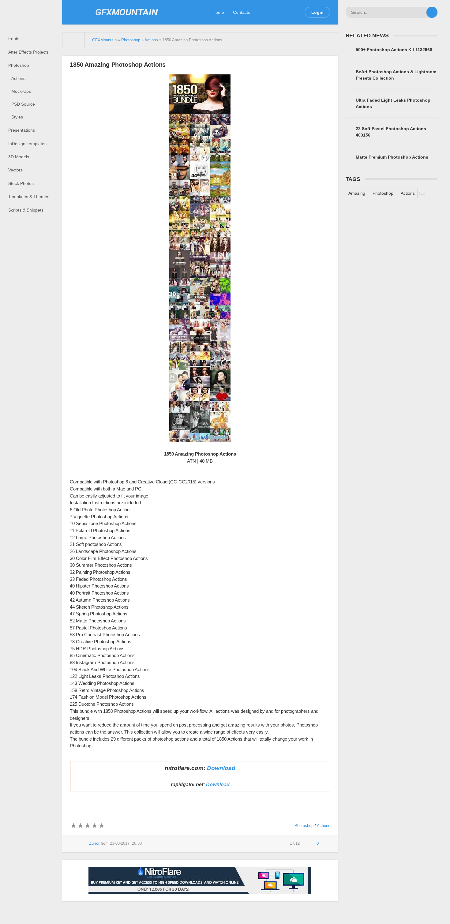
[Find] (431, 12)
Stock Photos (21, 183)
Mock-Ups (21, 91)
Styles (17, 117)
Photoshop (18, 65)
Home (218, 12)
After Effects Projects (28, 52)
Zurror (94, 843)
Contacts (241, 12)
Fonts (13, 38)
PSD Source (23, 104)
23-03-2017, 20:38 (126, 843)
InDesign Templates (27, 143)
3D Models (18, 156)
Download (221, 768)
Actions (18, 78)
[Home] (73, 40)
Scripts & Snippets (25, 210)
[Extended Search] (420, 12)
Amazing (356, 193)
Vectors (15, 169)
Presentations (21, 130)
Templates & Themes (28, 196)
